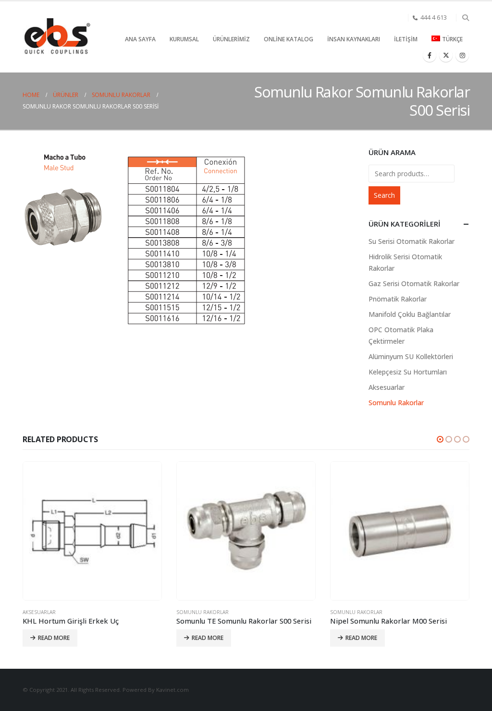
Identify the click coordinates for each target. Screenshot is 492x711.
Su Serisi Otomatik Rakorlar (412, 241)
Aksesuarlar (387, 387)
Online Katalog (288, 39)
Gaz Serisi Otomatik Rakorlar (414, 283)
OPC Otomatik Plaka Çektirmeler (401, 335)
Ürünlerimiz (231, 39)
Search (384, 195)
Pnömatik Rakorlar (398, 298)
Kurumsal (184, 39)
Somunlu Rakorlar (396, 402)
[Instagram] (462, 55)
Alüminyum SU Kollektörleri (411, 356)
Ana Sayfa (140, 39)
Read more (54, 638)
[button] (440, 439)
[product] (92, 531)
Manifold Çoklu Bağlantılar (410, 314)
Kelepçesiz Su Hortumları (408, 371)
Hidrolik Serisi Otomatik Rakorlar (405, 262)
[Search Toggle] (465, 18)
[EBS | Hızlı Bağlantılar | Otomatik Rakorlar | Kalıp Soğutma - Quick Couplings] (56, 37)
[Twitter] (446, 55)
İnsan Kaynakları (353, 39)
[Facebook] (429, 55)
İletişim (406, 39)
